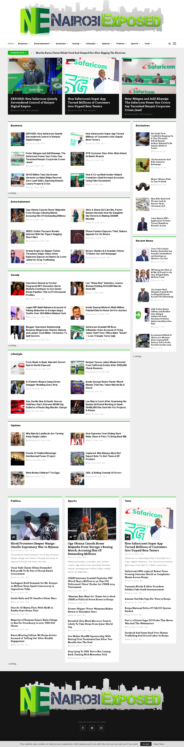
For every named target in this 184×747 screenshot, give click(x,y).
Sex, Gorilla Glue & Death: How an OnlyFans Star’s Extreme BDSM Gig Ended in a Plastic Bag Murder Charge (46, 404)
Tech (147, 43)
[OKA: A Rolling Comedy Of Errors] (77, 478)
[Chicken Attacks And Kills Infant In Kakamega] (143, 165)
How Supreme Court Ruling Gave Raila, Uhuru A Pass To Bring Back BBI (106, 435)
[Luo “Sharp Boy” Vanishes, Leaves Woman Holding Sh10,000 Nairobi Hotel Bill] (77, 288)
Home (11, 43)
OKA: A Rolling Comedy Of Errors (103, 472)
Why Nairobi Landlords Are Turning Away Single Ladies (45, 435)
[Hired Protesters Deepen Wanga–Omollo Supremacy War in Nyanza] (35, 524)
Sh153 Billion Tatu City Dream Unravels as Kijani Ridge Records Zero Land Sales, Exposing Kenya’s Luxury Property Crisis (44, 179)
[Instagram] (101, 728)
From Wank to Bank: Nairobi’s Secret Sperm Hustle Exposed (45, 364)
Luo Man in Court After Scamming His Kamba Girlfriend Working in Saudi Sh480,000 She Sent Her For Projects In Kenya (106, 406)
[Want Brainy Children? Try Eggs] (17, 478)
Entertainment (41, 43)
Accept (145, 744)
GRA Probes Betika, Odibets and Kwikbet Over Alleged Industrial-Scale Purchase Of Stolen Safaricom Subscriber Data (161, 316)
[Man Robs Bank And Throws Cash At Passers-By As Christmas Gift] (143, 204)
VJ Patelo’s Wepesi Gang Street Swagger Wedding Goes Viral (43, 383)
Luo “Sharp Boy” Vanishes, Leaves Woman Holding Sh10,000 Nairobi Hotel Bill (104, 286)
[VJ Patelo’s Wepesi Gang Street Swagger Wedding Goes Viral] (17, 387)
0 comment (34, 110)
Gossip (75, 43)
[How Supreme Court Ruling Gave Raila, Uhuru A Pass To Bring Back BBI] (77, 439)
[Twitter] (92, 728)
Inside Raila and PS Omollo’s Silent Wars (34, 598)
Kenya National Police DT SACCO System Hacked (148, 609)
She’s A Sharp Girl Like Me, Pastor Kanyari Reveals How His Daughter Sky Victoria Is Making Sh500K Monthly (104, 214)
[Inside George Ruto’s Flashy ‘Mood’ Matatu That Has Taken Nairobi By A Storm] (77, 387)
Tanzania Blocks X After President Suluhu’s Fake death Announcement (144, 588)
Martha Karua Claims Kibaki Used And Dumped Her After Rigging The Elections (80, 52)
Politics (120, 43)
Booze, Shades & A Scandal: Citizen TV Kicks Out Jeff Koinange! (105, 252)
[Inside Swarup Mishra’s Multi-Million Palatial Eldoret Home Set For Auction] (77, 313)
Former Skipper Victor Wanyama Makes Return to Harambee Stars (90, 610)
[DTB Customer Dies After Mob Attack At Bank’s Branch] (77, 159)
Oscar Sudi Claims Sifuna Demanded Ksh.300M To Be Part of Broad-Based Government (32, 570)
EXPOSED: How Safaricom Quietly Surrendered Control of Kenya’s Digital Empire (34, 102)
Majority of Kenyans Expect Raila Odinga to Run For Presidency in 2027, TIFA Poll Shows (34, 622)
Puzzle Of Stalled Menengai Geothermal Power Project (41, 455)
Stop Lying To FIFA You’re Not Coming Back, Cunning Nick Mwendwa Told (89, 653)
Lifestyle (90, 43)
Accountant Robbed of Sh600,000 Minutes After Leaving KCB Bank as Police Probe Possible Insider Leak (161, 340)
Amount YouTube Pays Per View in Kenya (147, 598)
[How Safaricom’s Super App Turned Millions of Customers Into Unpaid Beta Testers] (92, 76)
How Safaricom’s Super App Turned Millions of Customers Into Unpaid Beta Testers (89, 102)
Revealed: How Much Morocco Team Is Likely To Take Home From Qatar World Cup (90, 623)
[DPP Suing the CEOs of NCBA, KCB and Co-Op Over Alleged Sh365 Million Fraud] (143, 275)
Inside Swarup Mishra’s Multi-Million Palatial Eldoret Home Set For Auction (106, 309)
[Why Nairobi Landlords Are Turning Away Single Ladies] (17, 439)
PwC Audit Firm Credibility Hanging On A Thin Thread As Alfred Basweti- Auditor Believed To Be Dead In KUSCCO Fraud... (162, 140)
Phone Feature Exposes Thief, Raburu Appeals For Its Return (106, 233)
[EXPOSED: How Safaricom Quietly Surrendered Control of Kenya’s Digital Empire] (35, 76)
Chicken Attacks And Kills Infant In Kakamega (161, 161)
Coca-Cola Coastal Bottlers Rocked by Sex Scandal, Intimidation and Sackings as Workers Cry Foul (161, 253)
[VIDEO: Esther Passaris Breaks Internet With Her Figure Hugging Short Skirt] (17, 237)
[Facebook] (83, 728)
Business (22, 43)
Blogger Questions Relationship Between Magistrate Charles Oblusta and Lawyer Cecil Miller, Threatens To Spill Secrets (46, 331)
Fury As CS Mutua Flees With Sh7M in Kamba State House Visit (32, 609)
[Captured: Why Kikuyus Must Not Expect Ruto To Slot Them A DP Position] (77, 458)
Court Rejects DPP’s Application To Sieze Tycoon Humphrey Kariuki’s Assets (160, 222)
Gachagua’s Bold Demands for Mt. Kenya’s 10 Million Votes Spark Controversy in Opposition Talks (34, 585)
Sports (134, 43)
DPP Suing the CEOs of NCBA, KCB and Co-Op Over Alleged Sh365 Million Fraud (161, 273)
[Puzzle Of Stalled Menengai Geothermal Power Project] (17, 458)
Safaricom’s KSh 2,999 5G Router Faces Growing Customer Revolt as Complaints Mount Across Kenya (147, 574)
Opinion (106, 43)
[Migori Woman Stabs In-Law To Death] (143, 185)
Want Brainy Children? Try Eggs (43, 472)
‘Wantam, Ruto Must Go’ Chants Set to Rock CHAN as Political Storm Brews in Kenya (91, 598)
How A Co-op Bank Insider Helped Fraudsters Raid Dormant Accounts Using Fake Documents (105, 177)
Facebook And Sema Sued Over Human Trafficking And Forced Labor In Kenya (146, 634)
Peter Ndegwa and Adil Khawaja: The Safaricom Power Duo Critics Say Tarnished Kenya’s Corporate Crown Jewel (147, 104)
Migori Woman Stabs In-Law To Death (161, 180)
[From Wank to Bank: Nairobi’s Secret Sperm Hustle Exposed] (17, 368)
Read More (159, 744)
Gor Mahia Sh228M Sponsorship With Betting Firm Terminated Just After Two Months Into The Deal (90, 639)
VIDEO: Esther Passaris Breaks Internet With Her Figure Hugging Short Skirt (44, 234)
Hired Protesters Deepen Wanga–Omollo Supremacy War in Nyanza (35, 545)
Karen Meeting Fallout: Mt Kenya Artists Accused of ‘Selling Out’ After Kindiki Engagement (34, 638)
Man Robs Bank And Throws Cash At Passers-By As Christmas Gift (160, 202)
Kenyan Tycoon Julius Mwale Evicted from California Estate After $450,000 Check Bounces (106, 365)
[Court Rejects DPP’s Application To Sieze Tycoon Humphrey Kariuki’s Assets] (143, 224)
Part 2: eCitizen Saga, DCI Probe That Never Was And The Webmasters (149, 622)
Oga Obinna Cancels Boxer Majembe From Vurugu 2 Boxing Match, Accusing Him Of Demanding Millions (46, 212)
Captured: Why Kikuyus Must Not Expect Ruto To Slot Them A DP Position (103, 456)
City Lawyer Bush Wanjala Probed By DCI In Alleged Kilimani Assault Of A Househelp (162, 293)
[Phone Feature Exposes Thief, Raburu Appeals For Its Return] (77, 237)
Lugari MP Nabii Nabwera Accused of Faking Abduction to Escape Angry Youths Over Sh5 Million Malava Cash (46, 310)
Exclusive (61, 43)
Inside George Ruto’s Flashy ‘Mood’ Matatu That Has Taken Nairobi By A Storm (105, 384)
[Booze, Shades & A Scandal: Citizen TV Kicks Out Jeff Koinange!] (77, 256)
